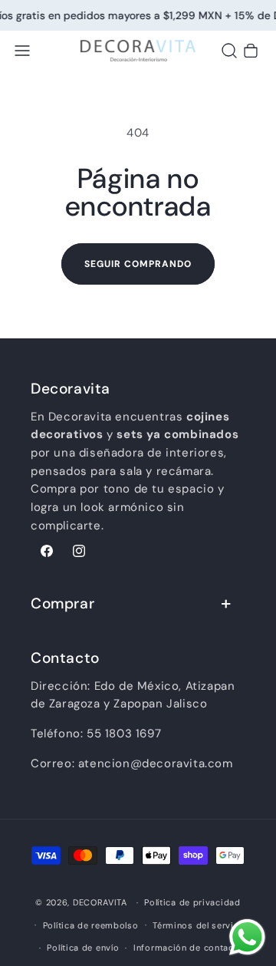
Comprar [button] (62, 603)
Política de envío (83, 947)
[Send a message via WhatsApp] (247, 937)
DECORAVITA (100, 902)
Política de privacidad (192, 902)
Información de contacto (188, 947)
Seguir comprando (138, 264)
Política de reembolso (91, 925)
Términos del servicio (200, 925)
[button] (22, 50)
